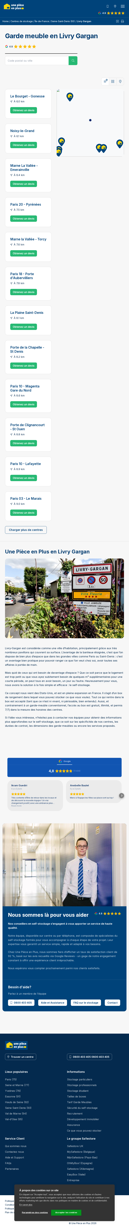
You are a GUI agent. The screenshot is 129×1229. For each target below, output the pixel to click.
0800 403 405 (23, 1002)
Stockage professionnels (82, 1085)
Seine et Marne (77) (17, 1085)
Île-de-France (42, 21)
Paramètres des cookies (35, 1212)
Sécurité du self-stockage (82, 1107)
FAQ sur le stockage (85, 1002)
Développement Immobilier (83, 1119)
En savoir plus (25, 1205)
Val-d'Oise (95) (14, 1119)
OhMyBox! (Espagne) (80, 1163)
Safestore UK (75, 1146)
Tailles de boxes (76, 1096)
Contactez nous (14, 1151)
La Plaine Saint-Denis (26, 313)
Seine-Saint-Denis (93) (63, 21)
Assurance (73, 1124)
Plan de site (11, 1212)
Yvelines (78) (13, 1090)
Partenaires (12, 1168)
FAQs (8, 1163)
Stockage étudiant (77, 1090)
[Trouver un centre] (115, 6)
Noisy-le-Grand (22, 131)
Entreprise (73, 1180)
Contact (112, 1002)
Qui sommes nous (15, 1146)
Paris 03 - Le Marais (26, 499)
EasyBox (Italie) (76, 1174)
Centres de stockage (22, 21)
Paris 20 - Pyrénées (25, 204)
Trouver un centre (22, 1056)
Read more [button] (16, 806)
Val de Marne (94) (16, 1113)
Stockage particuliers (79, 1079)
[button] (69, 96)
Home (6, 21)
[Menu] (122, 6)
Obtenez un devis (23, 110)
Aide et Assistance (52, 1002)
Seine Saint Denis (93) (18, 1107)
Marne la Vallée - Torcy (28, 239)
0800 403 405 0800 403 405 (91, 1056)
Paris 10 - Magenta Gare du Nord (24, 388)
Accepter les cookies (66, 1212)
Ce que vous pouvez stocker (84, 1130)
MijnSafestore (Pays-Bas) (82, 1157)
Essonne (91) (13, 1096)
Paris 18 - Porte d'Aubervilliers (22, 276)
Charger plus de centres (26, 529)
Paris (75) (11, 1079)
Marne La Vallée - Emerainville (24, 168)
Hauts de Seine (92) (17, 1102)
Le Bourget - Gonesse (27, 96)
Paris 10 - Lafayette (25, 464)
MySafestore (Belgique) (81, 1151)
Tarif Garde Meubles (79, 1102)
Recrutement (74, 1113)
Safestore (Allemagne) (80, 1168)
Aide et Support (14, 1157)
